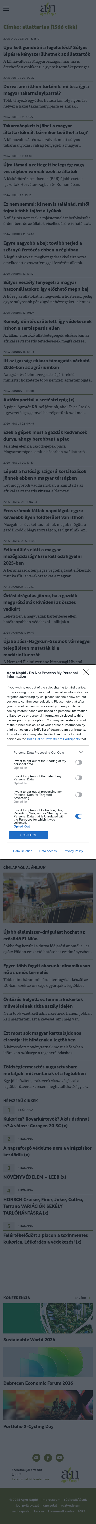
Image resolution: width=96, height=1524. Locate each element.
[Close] (87, 673)
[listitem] (48, 752)
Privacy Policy (73, 851)
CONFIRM (28, 835)
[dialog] (48, 762)
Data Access (48, 851)
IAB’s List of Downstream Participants (53, 739)
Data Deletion (22, 851)
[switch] (78, 762)
